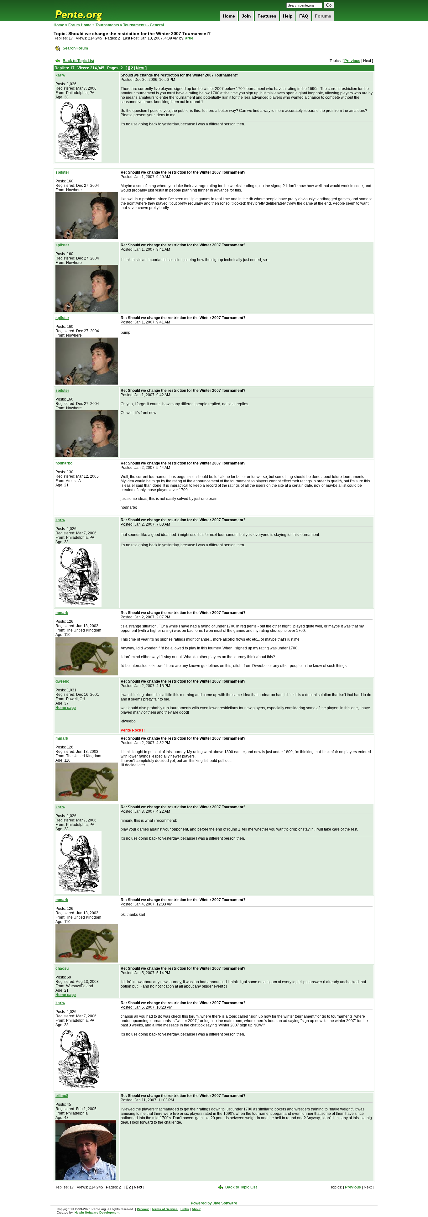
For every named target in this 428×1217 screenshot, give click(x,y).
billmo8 (61, 1096)
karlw (60, 75)
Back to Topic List (78, 61)
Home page (65, 708)
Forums (323, 15)
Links (184, 1209)
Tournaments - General (143, 25)
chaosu (62, 968)
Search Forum (75, 48)
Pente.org (87, 10)
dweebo (62, 681)
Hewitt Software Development (97, 1212)
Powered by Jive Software (214, 1203)
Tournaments (107, 25)
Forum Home (79, 25)
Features (267, 15)
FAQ (303, 15)
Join (246, 15)
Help (288, 15)
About (196, 1209)
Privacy (143, 1209)
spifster (62, 172)
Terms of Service (165, 1209)
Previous (352, 61)
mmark (61, 613)
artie (189, 38)
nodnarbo (63, 463)
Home (229, 15)
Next (140, 68)
